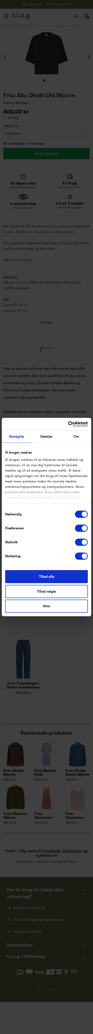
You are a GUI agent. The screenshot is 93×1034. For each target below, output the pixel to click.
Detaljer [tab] (46, 436)
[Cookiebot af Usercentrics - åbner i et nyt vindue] (68, 424)
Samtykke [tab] (16, 436)
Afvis (46, 606)
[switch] (81, 528)
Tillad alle (46, 577)
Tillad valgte (46, 591)
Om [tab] (76, 436)
